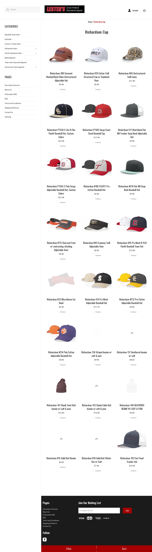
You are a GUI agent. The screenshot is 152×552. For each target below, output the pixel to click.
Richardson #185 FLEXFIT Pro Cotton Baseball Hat (97, 188)
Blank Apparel (10, 58)
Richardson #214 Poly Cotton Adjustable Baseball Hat (61, 354)
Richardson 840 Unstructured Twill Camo (132, 75)
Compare (63, 89)
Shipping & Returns (12, 108)
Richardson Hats (12, 49)
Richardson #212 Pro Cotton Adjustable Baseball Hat (132, 301)
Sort (124, 548)
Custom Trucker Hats (14, 44)
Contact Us (9, 112)
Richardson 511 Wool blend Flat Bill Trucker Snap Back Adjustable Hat (132, 133)
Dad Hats (9, 39)
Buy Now (61, 50)
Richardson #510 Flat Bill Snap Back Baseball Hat (131, 188)
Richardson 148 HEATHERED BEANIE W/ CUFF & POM (132, 407)
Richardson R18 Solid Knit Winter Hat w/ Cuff (96, 460)
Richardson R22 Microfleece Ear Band (61, 301)
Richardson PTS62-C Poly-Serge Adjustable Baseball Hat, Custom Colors (61, 189)
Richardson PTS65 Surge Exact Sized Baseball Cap (96, 131)
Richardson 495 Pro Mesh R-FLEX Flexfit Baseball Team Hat (132, 244)
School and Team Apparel (15, 67)
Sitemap (8, 117)
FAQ (6, 99)
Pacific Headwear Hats (14, 53)
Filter (69, 548)
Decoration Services (12, 85)
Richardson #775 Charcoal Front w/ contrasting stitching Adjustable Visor (61, 246)
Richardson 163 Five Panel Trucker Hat (132, 460)
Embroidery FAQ (11, 94)
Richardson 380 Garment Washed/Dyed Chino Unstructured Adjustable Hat (61, 77)
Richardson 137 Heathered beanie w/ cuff (132, 354)
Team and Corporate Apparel (16, 62)
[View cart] (144, 10)
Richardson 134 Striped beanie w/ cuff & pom (96, 354)
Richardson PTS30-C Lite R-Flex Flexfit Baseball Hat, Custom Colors (61, 133)
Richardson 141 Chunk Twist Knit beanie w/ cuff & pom (61, 407)
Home (90, 21)
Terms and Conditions (13, 103)
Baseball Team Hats (13, 35)
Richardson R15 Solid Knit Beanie (61, 458)
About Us (8, 90)
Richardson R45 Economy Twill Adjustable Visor (96, 244)
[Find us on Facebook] (45, 541)
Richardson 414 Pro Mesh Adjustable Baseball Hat (96, 301)
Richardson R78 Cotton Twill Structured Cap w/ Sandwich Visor (96, 77)
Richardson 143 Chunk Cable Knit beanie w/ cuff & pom (96, 407)
